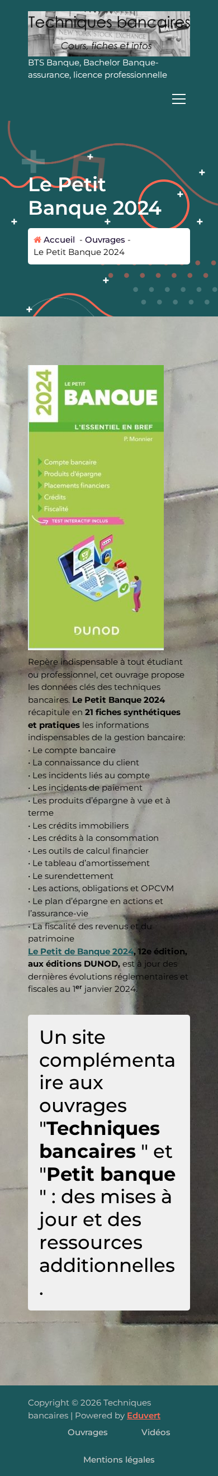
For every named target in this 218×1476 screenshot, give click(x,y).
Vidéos (155, 1432)
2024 (123, 951)
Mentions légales (119, 1459)
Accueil (58, 239)
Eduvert (143, 1415)
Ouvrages (105, 239)
